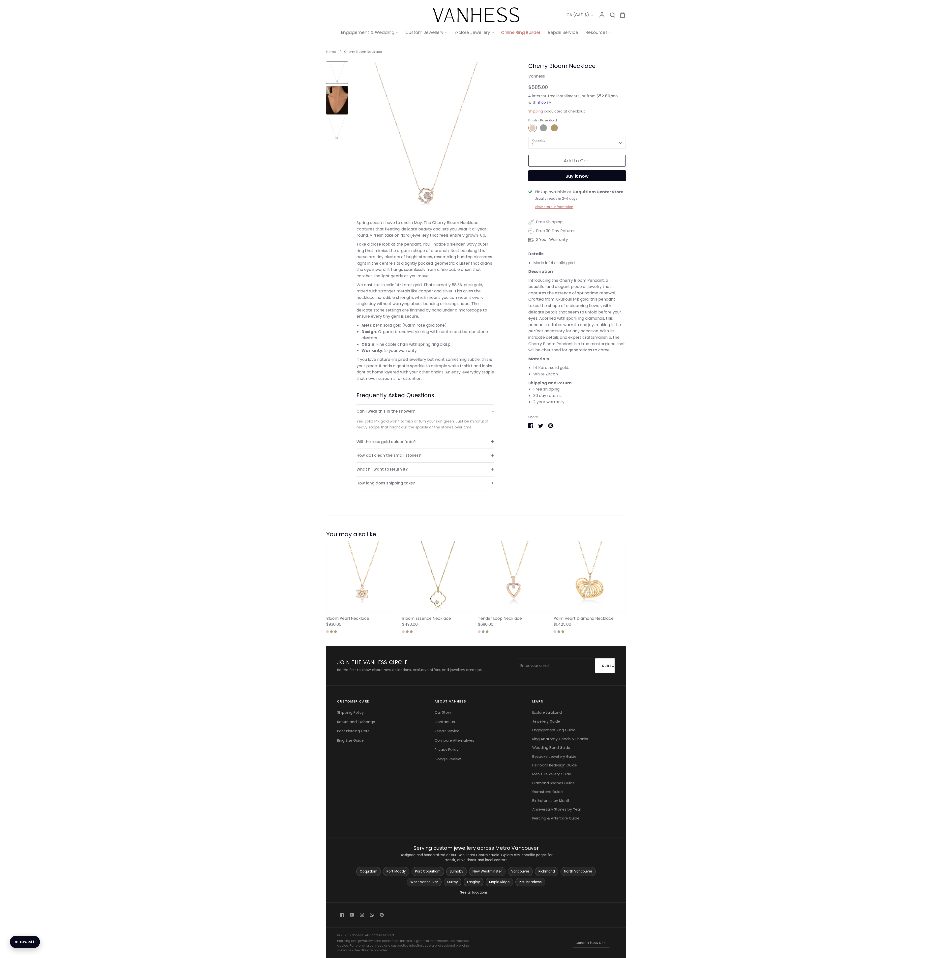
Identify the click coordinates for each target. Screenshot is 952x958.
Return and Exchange (356, 721)
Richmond (546, 871)
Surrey (452, 882)
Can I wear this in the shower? (386, 411)
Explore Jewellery (472, 32)
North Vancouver (578, 871)
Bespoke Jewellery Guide (554, 756)
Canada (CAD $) (589, 942)
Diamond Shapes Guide (553, 783)
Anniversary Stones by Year (556, 809)
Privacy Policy (446, 749)
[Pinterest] (382, 915)
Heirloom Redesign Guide (554, 765)
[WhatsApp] (372, 915)
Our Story (443, 712)
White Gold (543, 128)
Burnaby (456, 871)
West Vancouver (424, 882)
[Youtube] (352, 915)
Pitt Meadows (530, 882)
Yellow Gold (554, 128)
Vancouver (520, 871)
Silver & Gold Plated (481, 93)
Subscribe (611, 665)
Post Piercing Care (353, 731)
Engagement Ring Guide (553, 730)
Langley (473, 882)
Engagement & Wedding (367, 32)
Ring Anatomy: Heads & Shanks (560, 738)
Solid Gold (472, 74)
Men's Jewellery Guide (551, 774)
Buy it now (577, 176)
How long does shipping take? (386, 483)
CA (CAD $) (577, 15)
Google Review (448, 759)
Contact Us (445, 721)
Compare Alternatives (454, 740)
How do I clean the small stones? (389, 455)
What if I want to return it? (382, 469)
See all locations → (476, 892)
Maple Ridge (499, 882)
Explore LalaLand (547, 712)
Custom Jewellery (424, 32)
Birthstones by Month (551, 800)
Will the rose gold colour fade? (386, 441)
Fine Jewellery (476, 83)
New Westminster (487, 871)
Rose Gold (532, 128)
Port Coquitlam (428, 871)
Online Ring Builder (520, 32)
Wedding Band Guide (551, 747)
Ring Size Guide (350, 740)
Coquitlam (368, 871)
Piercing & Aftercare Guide (555, 818)
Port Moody (396, 871)
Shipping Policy (350, 712)
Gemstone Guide (547, 791)
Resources (597, 32)
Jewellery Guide (546, 721)
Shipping (535, 111)
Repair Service (563, 32)
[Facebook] (342, 915)
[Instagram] (362, 915)
